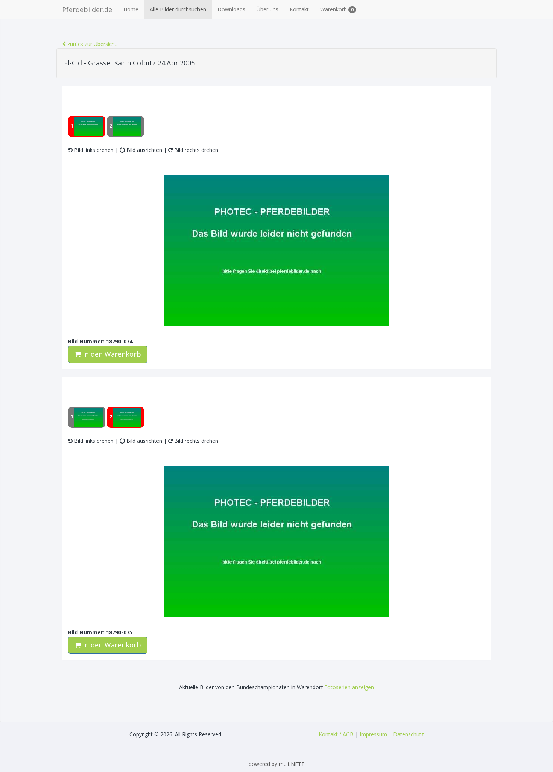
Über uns (267, 9)
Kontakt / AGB (336, 734)
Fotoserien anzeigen (349, 687)
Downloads (231, 9)
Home (130, 9)
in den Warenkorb (111, 354)
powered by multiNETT (277, 763)
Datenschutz (408, 734)
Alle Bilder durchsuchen (178, 9)
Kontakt (299, 9)
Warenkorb (337, 9)
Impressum (373, 734)
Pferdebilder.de (87, 9)
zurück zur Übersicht (91, 43)
